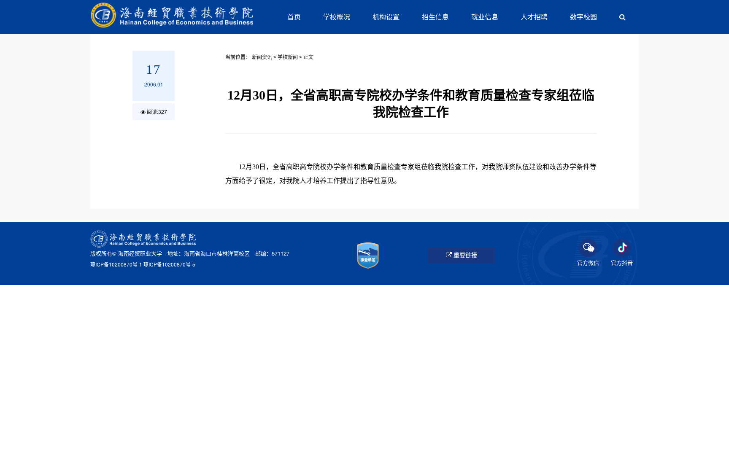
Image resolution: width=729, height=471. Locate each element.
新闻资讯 (262, 57)
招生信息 (435, 17)
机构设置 (386, 17)
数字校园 (583, 17)
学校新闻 (288, 57)
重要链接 (464, 255)
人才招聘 (534, 17)
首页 (294, 17)
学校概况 (336, 17)
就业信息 (484, 17)
